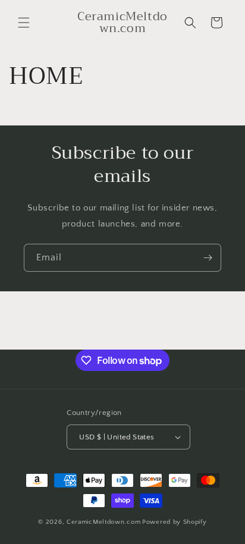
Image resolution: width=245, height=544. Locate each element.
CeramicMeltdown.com (103, 522)
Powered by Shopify (174, 522)
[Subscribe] (207, 258)
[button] (24, 23)
